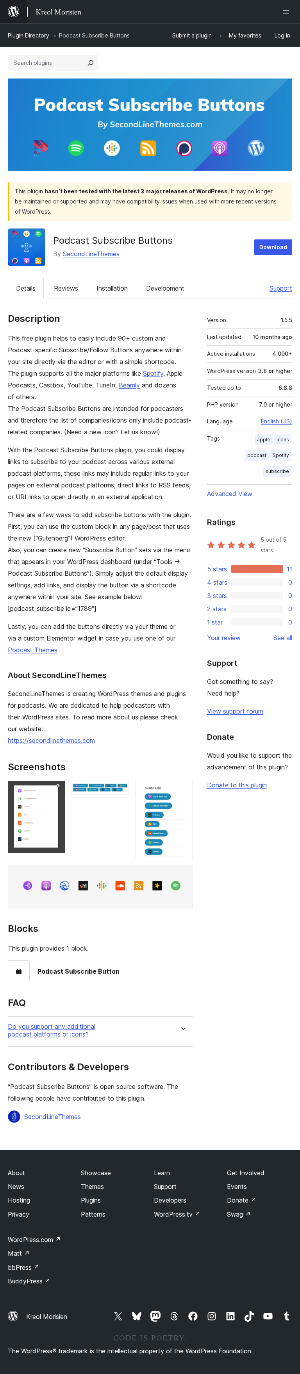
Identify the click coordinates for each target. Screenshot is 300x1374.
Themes (92, 1186)
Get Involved (245, 1173)
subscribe (277, 471)
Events (237, 1186)
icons (283, 440)
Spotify (153, 373)
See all (282, 638)
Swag (239, 1214)
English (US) (276, 421)
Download (273, 247)
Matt (19, 1253)
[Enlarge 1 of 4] (55, 791)
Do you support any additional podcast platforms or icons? (51, 1030)
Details (26, 288)
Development (165, 288)
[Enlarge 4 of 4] (182, 876)
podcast (256, 455)
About (16, 1173)
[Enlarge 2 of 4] (118, 791)
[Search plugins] (90, 63)
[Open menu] (287, 11)
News (16, 1186)
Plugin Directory (28, 35)
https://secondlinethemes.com (51, 740)
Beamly (129, 385)
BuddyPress (29, 1281)
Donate (241, 1200)
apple (263, 440)
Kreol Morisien (46, 1316)
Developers (170, 1200)
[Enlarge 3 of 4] (182, 791)
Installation (112, 288)
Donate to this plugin (237, 785)
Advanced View (229, 494)
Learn (162, 1173)
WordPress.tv (177, 1214)
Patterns (93, 1214)
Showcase (96, 1173)
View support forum (235, 711)
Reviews (66, 288)
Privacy (18, 1214)
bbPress (23, 1267)
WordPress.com (34, 1240)
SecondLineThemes (91, 254)
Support (281, 288)
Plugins (91, 1200)
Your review (224, 638)
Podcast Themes (32, 650)
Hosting (19, 1200)
